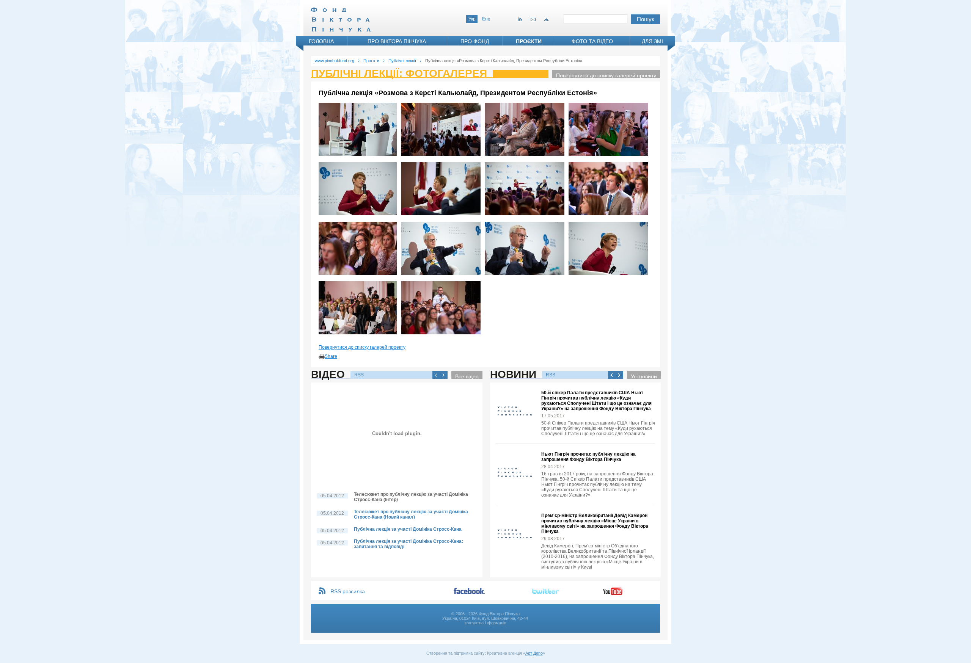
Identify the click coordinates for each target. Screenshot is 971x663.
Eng (486, 19)
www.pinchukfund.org (334, 60)
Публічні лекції (402, 60)
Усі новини (644, 376)
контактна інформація (485, 623)
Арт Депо (534, 653)
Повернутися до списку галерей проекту (606, 75)
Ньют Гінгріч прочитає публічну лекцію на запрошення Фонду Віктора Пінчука (588, 456)
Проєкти (529, 41)
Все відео (467, 376)
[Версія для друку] (322, 357)
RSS (359, 375)
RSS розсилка (347, 591)
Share (331, 356)
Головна (321, 41)
